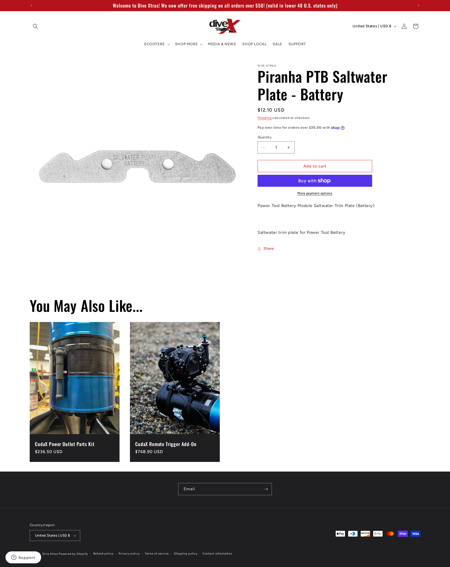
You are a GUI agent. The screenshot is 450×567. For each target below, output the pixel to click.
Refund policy (103, 553)
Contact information (217, 553)
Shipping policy (186, 553)
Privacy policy (129, 553)
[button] (35, 26)
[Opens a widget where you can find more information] (23, 557)
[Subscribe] (266, 489)
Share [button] (269, 248)
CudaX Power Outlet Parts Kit (65, 444)
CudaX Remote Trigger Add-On (166, 444)
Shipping (265, 118)
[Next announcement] (418, 5)
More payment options (314, 193)
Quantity (265, 137)
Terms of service (157, 553)
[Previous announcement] (31, 5)
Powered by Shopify (73, 554)
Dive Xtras (50, 554)
